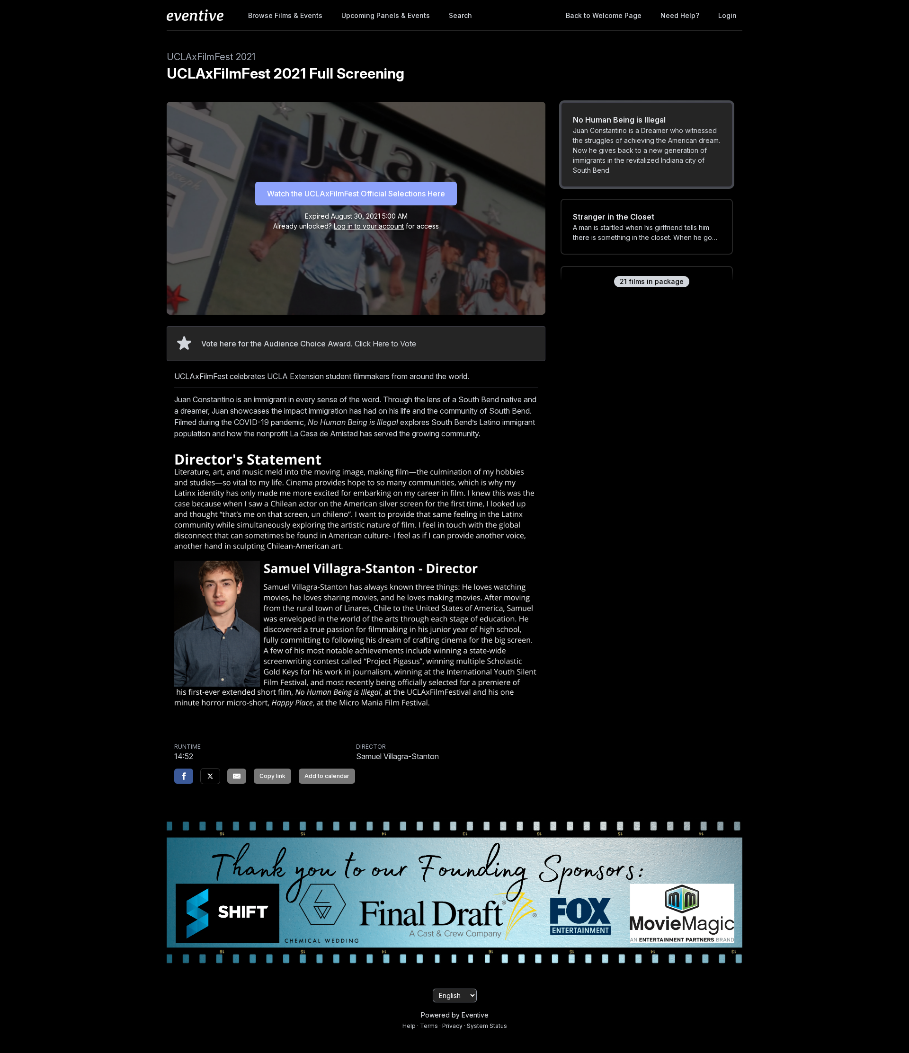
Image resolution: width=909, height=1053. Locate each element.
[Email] (236, 776)
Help (409, 1025)
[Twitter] (210, 776)
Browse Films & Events (285, 15)
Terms (429, 1025)
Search (460, 15)
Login (727, 15)
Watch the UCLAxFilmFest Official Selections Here (356, 193)
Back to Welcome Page (604, 15)
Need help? (679, 15)
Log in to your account (369, 226)
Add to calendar (326, 775)
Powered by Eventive (455, 1015)
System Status (487, 1025)
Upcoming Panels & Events (385, 15)
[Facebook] (183, 776)
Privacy (452, 1025)
